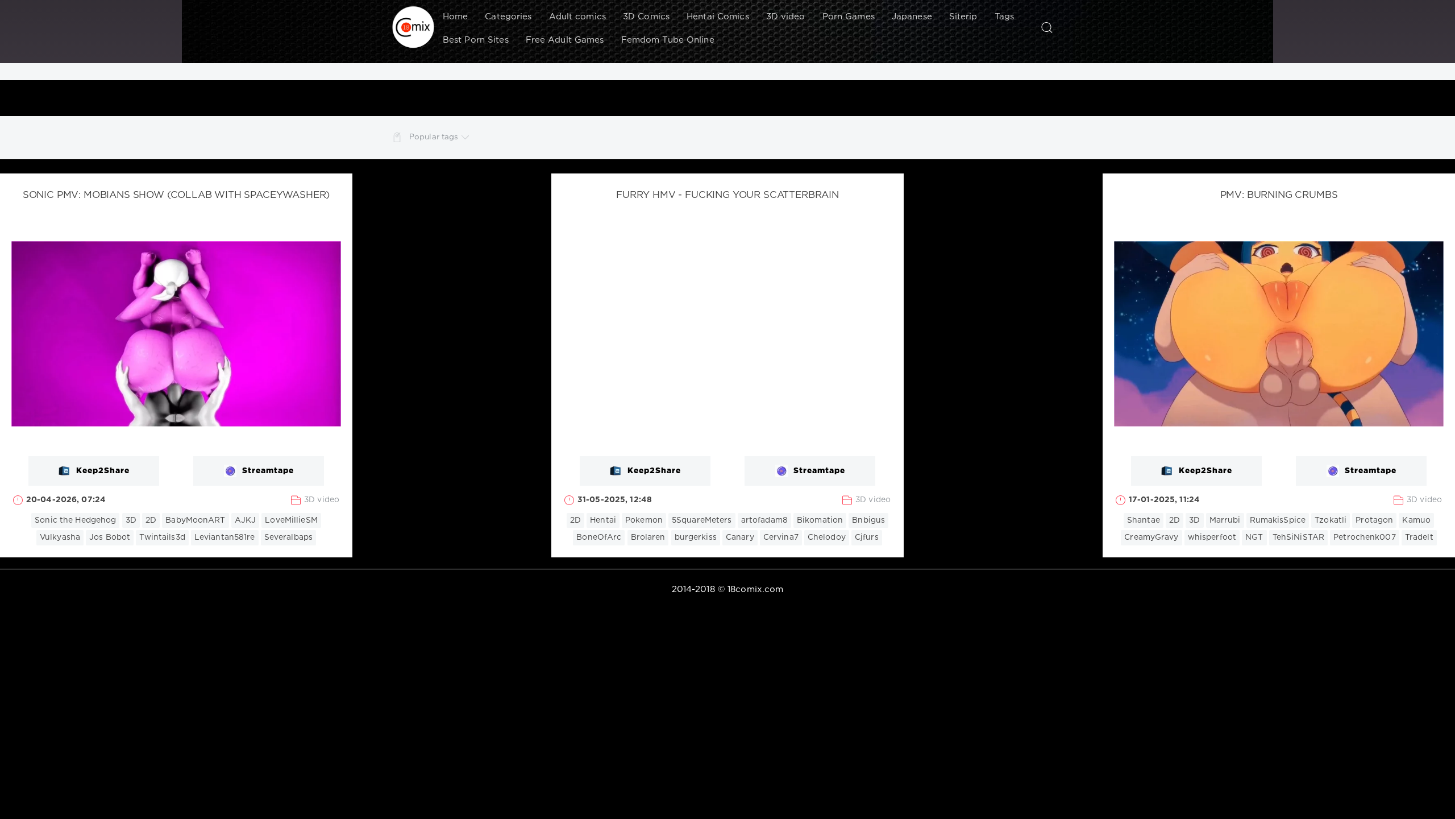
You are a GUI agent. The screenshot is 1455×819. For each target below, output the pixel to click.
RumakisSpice (1278, 520)
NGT (1254, 537)
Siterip (963, 16)
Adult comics (577, 16)
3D (131, 520)
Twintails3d (162, 537)
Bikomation (820, 520)
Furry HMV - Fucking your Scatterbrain (727, 195)
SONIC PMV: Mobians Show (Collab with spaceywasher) (176, 195)
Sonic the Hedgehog (75, 520)
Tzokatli (1330, 520)
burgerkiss (696, 537)
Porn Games (848, 16)
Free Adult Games (565, 40)
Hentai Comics (718, 16)
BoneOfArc (598, 537)
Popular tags (433, 137)
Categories (508, 16)
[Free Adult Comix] (413, 27)
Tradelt (1419, 537)
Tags (1004, 16)
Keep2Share (103, 471)
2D (151, 520)
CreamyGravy (1151, 537)
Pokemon (644, 520)
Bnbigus (868, 520)
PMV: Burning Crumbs (1279, 195)
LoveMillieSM (291, 520)
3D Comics (646, 16)
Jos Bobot (109, 537)
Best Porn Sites (476, 40)
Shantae (1143, 520)
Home (455, 16)
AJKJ (245, 520)
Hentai (603, 520)
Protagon (1374, 520)
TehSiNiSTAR (1298, 537)
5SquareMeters (702, 520)
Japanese (912, 16)
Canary (740, 537)
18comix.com (755, 589)
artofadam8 (764, 520)
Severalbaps (288, 537)
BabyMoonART (195, 520)
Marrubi (1225, 520)
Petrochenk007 (1364, 537)
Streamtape (268, 471)
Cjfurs (867, 537)
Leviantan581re (224, 537)
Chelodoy (827, 537)
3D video (785, 16)
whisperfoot (1212, 537)
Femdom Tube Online (667, 40)
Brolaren (648, 537)
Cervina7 (781, 537)
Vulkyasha (60, 537)
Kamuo (1416, 520)
